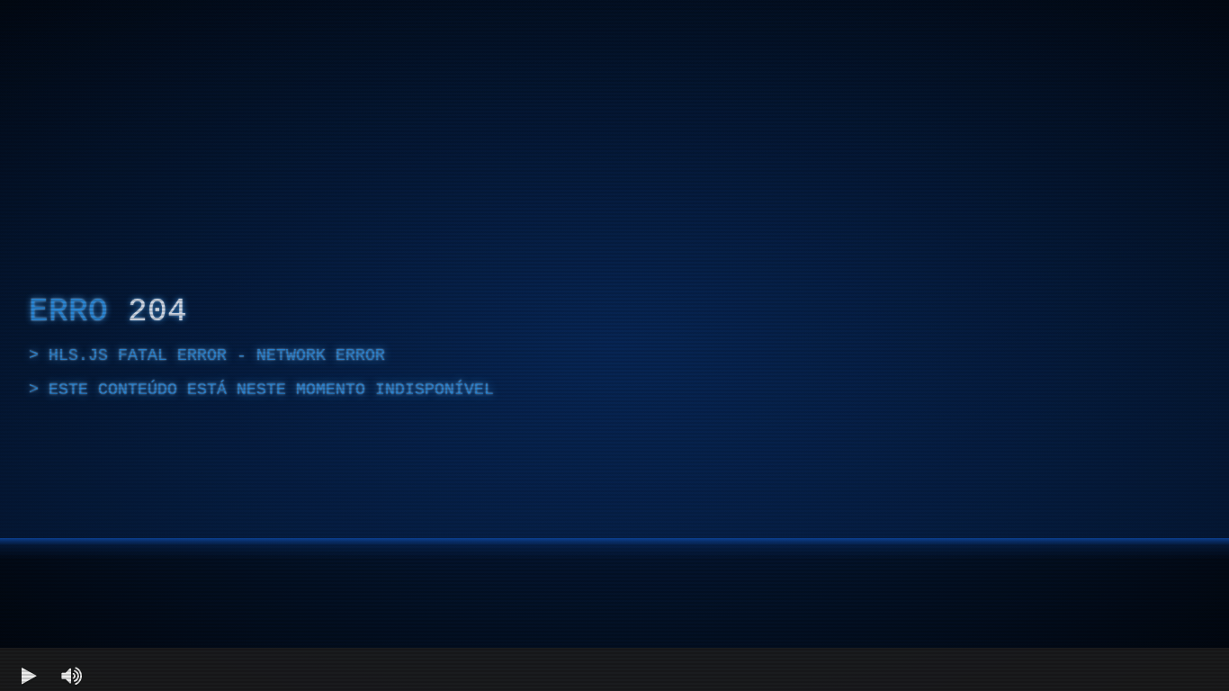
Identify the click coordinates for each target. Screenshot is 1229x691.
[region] (614, 345)
